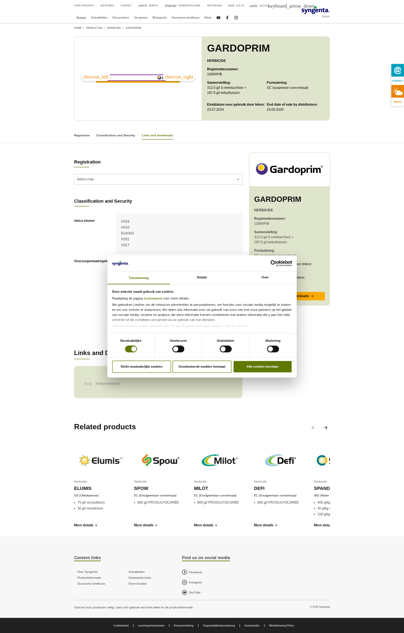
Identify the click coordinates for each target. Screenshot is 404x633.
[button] (86, 525)
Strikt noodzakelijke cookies (141, 366)
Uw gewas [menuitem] (141, 17)
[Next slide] (326, 427)
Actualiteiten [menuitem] (99, 17)
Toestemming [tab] (139, 278)
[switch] (178, 349)
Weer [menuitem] (207, 17)
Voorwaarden (252, 625)
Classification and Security (115, 135)
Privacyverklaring (184, 625)
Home (78, 28)
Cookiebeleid (153, 298)
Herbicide (114, 28)
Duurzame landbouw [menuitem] (185, 17)
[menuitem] (81, 17)
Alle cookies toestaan (262, 366)
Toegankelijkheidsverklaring (219, 625)
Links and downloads (157, 135)
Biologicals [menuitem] (160, 17)
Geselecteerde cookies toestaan (202, 366)
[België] (316, 10)
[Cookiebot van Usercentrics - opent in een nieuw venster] (273, 263)
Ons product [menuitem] (120, 17)
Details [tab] (202, 277)
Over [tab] (265, 277)
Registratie (82, 135)
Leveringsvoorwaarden (151, 625)
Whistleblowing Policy (281, 625)
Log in (236, 5)
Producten (94, 28)
